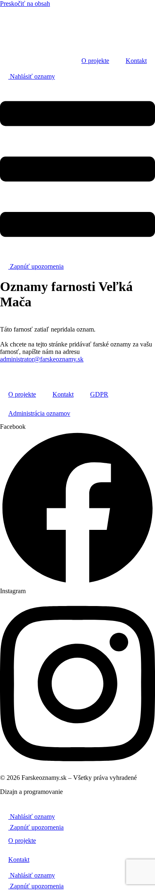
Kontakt (136, 60)
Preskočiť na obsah (25, 3)
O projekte (95, 60)
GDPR (99, 394)
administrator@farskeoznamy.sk (41, 359)
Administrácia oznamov (39, 413)
